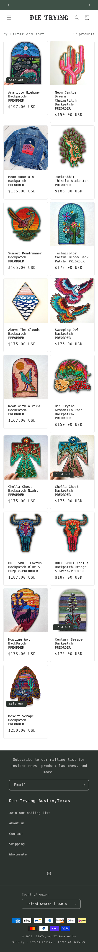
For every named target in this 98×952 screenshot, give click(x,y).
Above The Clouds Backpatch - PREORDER (24, 334)
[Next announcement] (90, 5)
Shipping (17, 844)
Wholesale (18, 854)
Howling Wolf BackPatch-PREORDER (20, 643)
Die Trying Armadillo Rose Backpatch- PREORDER (69, 412)
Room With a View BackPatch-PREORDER (24, 410)
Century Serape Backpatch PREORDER (69, 643)
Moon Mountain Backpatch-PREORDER (21, 181)
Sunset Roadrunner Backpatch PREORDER (25, 257)
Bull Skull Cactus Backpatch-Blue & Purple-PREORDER (25, 567)
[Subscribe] (84, 785)
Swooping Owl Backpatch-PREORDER (67, 334)
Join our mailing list (29, 813)
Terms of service (72, 942)
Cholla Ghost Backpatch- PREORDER (67, 490)
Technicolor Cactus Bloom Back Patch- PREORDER (72, 257)
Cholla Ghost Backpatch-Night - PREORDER (25, 490)
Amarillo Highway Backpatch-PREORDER (24, 96)
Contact (16, 834)
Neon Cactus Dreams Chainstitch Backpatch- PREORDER (66, 100)
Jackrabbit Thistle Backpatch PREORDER (72, 181)
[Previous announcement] (8, 5)
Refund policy (41, 942)
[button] (9, 18)
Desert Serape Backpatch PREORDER (21, 720)
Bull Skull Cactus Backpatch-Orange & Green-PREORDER (72, 567)
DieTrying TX (46, 936)
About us (17, 823)
